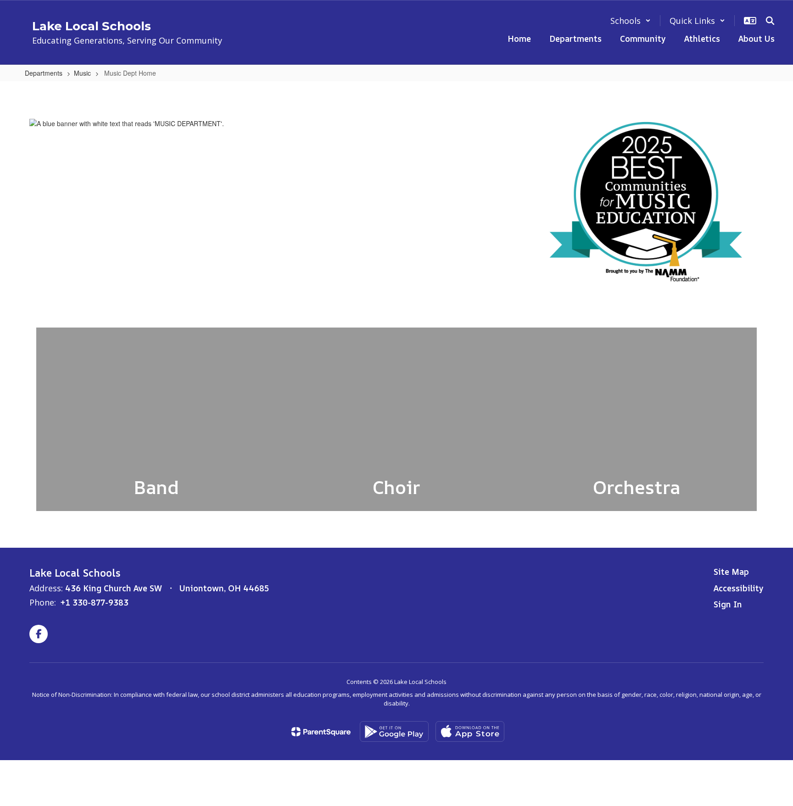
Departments (43, 73)
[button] (630, 20)
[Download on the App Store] (470, 731)
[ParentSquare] (321, 732)
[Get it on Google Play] (394, 731)
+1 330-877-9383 (94, 602)
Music (82, 73)
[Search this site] (770, 20)
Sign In (728, 604)
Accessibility (739, 588)
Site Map (731, 571)
